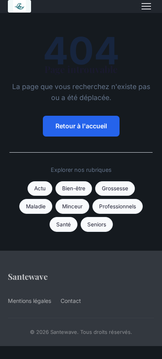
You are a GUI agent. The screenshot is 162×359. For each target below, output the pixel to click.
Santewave (28, 276)
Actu (40, 188)
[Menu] (146, 6)
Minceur (72, 206)
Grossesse (115, 188)
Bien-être (73, 188)
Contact (71, 300)
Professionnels (117, 206)
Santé (63, 224)
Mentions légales (29, 300)
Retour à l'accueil (81, 126)
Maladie (36, 206)
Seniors (96, 224)
